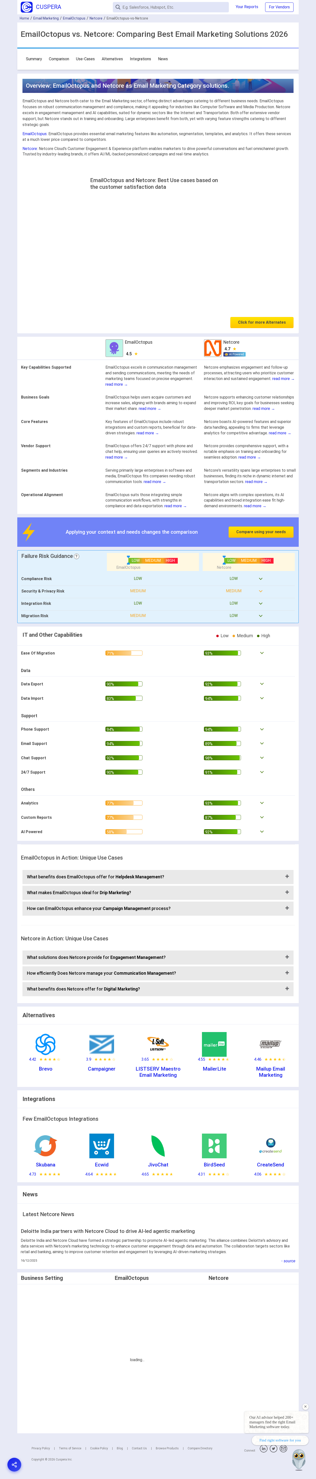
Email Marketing (46, 18)
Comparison (59, 59)
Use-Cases (85, 59)
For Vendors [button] (279, 7)
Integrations (140, 59)
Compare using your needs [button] (261, 531)
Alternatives (112, 59)
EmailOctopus (74, 18)
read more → (116, 384)
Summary (34, 59)
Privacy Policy (41, 1448)
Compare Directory (200, 1448)
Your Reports (247, 6)
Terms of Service (70, 1448)
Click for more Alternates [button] (262, 322)
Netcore (96, 18)
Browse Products (167, 1448)
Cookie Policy (99, 1448)
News (163, 59)
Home (24, 18)
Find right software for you (280, 1440)
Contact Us (139, 1448)
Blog (120, 1448)
